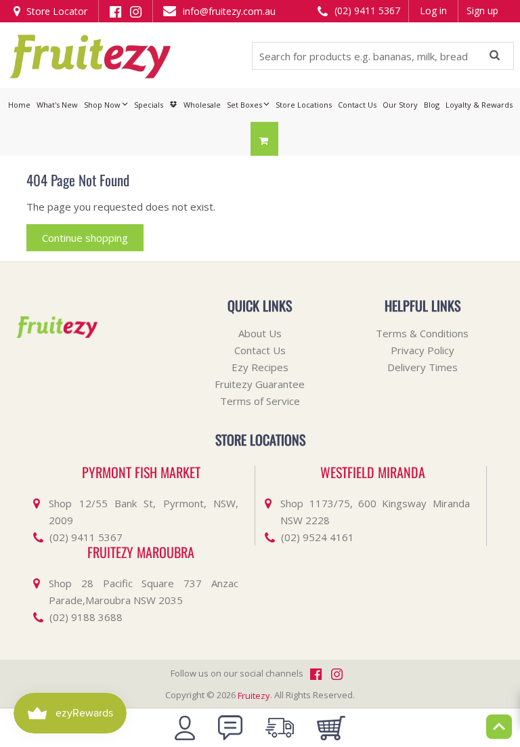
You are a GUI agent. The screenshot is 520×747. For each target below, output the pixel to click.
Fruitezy (254, 695)
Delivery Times (422, 367)
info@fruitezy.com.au (228, 11)
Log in (433, 10)
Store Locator (55, 11)
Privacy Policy (422, 350)
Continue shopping (85, 237)
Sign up (482, 10)
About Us (260, 333)
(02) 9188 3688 (86, 617)
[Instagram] (136, 10)
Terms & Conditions (422, 333)
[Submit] (495, 56)
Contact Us (260, 350)
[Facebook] (115, 10)
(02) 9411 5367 (366, 10)
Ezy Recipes (260, 367)
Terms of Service (260, 401)
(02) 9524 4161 (317, 537)
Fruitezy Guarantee (260, 384)
